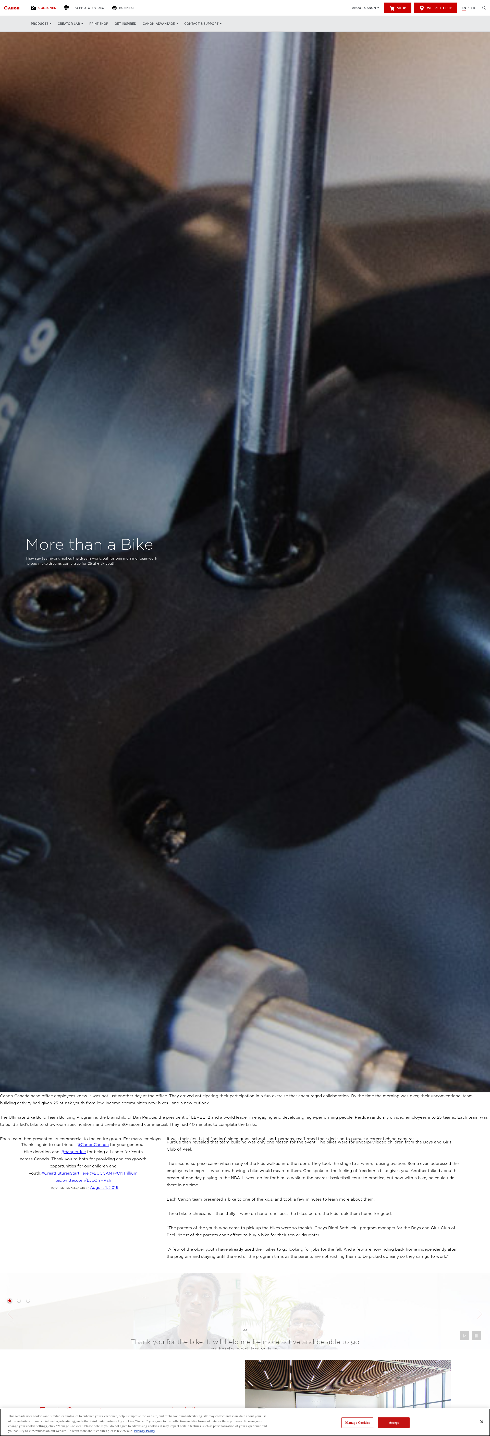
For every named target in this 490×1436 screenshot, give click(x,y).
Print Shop (98, 24)
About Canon (364, 8)
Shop (401, 8)
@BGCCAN (101, 1173)
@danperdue (73, 1152)
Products (39, 24)
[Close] (481, 1421)
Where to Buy (439, 8)
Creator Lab (69, 24)
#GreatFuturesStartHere (65, 1173)
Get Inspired (125, 24)
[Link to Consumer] (11, 7)
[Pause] (476, 1335)
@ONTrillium (125, 1173)
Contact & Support (201, 24)
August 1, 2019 (104, 1187)
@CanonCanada (93, 1144)
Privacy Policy (144, 1431)
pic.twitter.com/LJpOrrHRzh (83, 1180)
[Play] (464, 1335)
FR (473, 8)
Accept (394, 1423)
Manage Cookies (357, 1423)
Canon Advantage (159, 24)
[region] (245, 1422)
